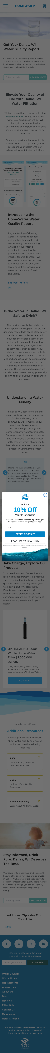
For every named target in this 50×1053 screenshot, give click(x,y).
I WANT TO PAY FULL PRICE (25, 541)
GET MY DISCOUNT (25, 534)
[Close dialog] (45, 495)
